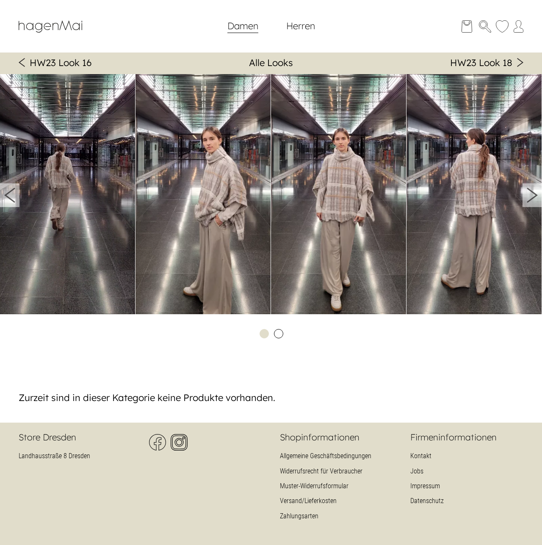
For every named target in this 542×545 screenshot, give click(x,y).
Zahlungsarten (299, 516)
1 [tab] (264, 333)
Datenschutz (427, 501)
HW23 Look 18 (481, 63)
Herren (300, 26)
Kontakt (420, 456)
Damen (242, 26)
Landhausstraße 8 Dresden (54, 456)
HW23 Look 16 (61, 63)
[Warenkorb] (467, 26)
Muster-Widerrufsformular (314, 486)
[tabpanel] (68, 195)
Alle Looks (271, 63)
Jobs (416, 471)
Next (532, 195)
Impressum (425, 486)
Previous (9, 195)
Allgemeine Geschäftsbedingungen (325, 456)
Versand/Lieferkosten (308, 501)
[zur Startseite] (57, 36)
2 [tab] (278, 333)
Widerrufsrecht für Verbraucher (321, 471)
